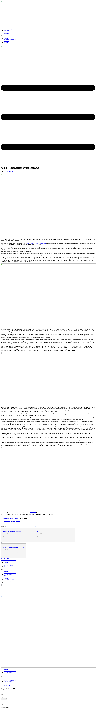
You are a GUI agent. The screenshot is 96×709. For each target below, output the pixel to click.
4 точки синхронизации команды (47, 532)
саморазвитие (16, 521)
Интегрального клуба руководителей (36, 243)
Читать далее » (6, 539)
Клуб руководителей (9, 565)
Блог (5, 566)
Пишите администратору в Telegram (10, 518)
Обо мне (6, 31)
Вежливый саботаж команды (12, 531)
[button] (48, 35)
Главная (6, 27)
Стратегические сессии (10, 29)
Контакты (6, 33)
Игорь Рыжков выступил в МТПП (13, 547)
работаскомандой (8, 521)
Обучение (6, 30)
